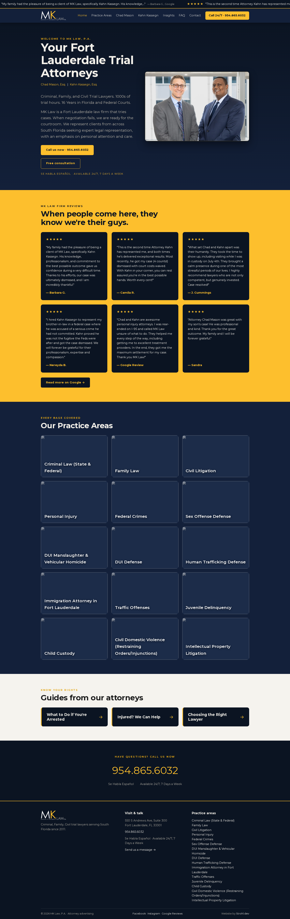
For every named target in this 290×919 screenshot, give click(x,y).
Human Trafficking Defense (211, 863)
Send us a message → (140, 850)
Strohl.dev (242, 913)
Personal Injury (202, 834)
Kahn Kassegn (148, 15)
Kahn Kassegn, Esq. (83, 84)
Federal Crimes (202, 839)
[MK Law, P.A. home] (53, 15)
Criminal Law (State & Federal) (213, 820)
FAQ (182, 15)
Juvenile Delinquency (207, 881)
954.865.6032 (145, 770)
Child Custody (201, 886)
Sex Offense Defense (207, 844)
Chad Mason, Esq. (53, 84)
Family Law (200, 825)
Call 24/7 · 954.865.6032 (227, 15)
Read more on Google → (65, 382)
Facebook (139, 913)
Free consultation (60, 163)
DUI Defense (201, 858)
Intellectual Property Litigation (214, 900)
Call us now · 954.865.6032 (67, 150)
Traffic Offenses (203, 877)
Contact (195, 15)
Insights (168, 15)
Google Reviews (172, 913)
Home (82, 15)
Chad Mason (125, 15)
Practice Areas (101, 15)
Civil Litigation (201, 830)
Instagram (154, 913)
